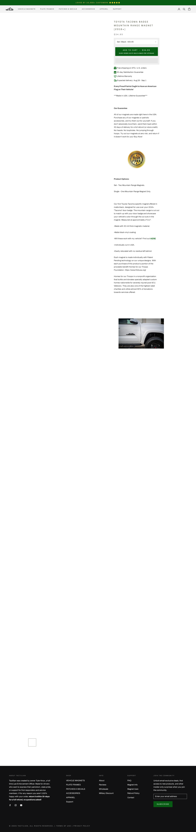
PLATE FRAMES (47, 9)
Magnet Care (132, 789)
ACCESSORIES (88, 9)
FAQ (129, 780)
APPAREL (104, 9)
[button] (136, 60)
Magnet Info (132, 785)
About (101, 780)
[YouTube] (21, 805)
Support (117, 9)
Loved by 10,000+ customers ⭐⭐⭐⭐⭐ (98, 2)
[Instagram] (16, 805)
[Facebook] (10, 805)
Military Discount (106, 793)
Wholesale (103, 789)
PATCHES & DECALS (68, 9)
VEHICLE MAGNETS (27, 9)
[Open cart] (189, 9)
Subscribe (163, 804)
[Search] (184, 9)
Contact (130, 797)
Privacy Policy (82, 826)
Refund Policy (133, 793)
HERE (153, 238)
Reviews (102, 785)
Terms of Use (63, 826)
